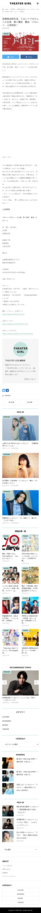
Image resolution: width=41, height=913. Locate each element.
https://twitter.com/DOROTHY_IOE (15, 324)
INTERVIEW (6, 721)
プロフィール (29, 379)
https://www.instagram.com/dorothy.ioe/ (17, 334)
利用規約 (5, 873)
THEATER (7, 396)
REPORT (5, 725)
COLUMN (5, 717)
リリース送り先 (7, 866)
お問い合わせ (6, 869)
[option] (20, 687)
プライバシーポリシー (9, 876)
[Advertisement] (20, 135)
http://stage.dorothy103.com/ (13, 314)
